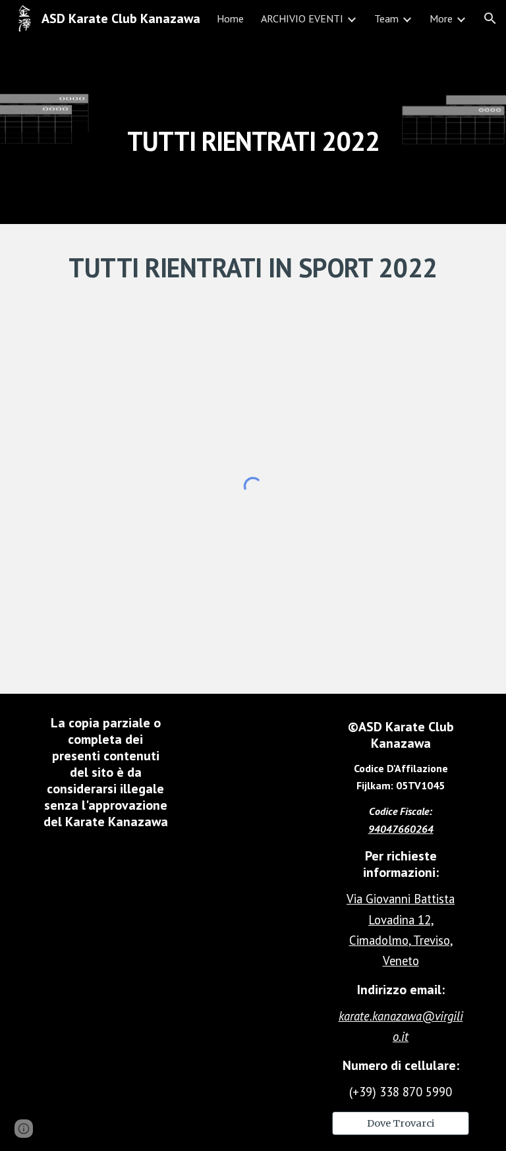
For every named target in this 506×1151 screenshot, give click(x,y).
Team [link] (386, 18)
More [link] (441, 18)
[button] (490, 18)
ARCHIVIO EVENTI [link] (302, 18)
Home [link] (230, 18)
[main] (253, 130)
